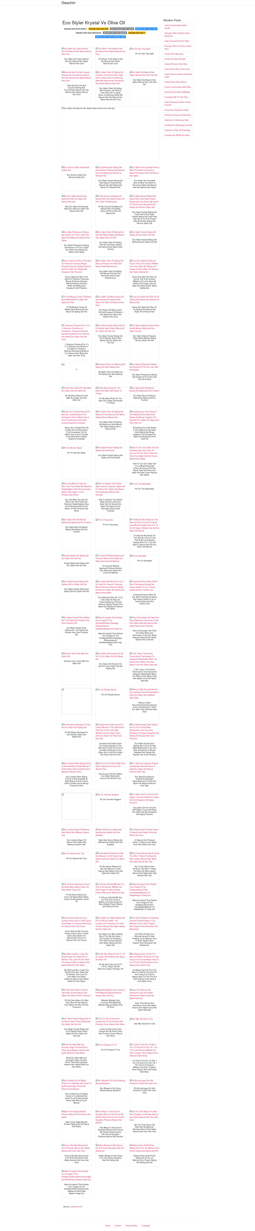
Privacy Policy (131, 1225)
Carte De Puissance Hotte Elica (178, 115)
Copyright (146, 1225)
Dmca (107, 1225)
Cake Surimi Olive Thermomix (177, 69)
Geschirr (68, 2)
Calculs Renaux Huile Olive (176, 64)
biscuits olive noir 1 (137, 32)
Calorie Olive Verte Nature (176, 82)
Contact (118, 1225)
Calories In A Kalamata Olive (177, 120)
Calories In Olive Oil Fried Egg (177, 130)
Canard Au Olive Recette (175, 59)
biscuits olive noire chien (146, 29)
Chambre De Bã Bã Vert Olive (177, 135)
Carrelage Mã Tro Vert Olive (176, 97)
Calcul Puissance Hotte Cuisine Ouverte (178, 103)
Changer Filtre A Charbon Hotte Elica (178, 47)
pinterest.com (76, 1206)
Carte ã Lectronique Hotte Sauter (175, 26)
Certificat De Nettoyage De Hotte (178, 125)
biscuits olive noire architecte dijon (110, 36)
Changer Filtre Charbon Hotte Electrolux (177, 34)
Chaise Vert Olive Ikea (174, 53)
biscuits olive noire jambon (115, 32)
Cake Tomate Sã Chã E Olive (177, 41)
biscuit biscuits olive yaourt (121, 29)
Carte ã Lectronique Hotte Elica (178, 87)
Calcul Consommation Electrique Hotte (178, 75)
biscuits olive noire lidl (98, 29)
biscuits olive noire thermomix (88, 32)
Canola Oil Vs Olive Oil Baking (177, 92)
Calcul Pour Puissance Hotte (177, 110)
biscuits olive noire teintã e (75, 29)
